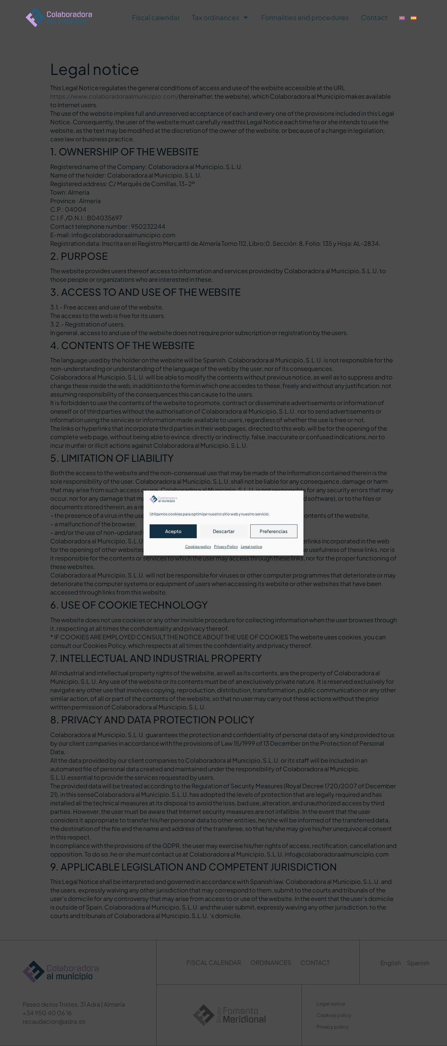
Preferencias (274, 531)
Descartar (223, 531)
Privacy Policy (226, 546)
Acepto (173, 531)
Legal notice (251, 546)
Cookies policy (198, 546)
